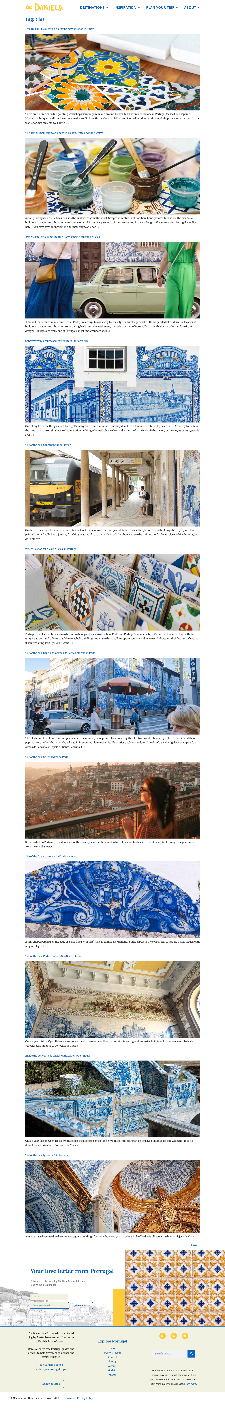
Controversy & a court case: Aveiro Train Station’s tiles (56, 340)
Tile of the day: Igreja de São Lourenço (47, 1155)
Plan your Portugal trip (51, 1369)
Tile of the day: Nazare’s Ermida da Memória (51, 856)
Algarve (112, 1366)
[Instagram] (162, 1336)
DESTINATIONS (92, 7)
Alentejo (112, 1361)
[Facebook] (185, 1336)
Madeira (112, 1370)
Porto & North (112, 1352)
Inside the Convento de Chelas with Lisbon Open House (57, 1055)
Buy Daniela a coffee (51, 1364)
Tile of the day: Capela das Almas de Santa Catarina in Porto (60, 652)
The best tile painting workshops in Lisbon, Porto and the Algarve (64, 132)
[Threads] (174, 1336)
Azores (112, 1375)
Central (112, 1357)
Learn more (190, 1383)
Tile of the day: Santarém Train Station (48, 444)
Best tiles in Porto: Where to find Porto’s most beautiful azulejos (62, 236)
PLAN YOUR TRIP (160, 7)
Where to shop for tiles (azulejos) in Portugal (51, 548)
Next (195, 1244)
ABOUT (190, 7)
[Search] (191, 1354)
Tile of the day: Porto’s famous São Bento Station (53, 956)
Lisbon (112, 1348)
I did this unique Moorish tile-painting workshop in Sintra (59, 28)
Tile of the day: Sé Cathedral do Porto (46, 756)
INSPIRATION (125, 7)
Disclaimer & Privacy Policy (77, 1398)
